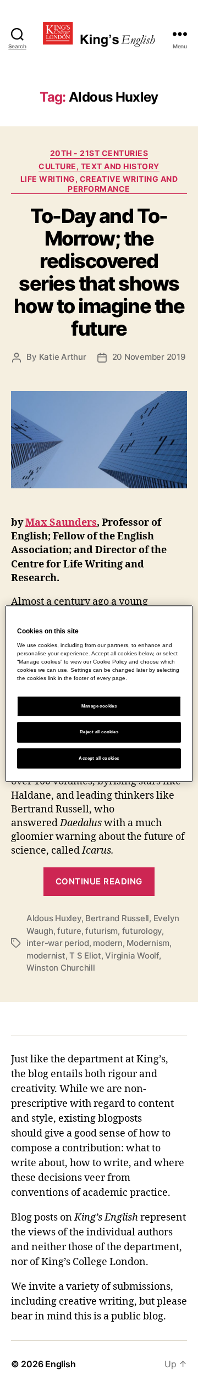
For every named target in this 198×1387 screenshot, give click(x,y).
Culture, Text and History (99, 166)
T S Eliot (85, 955)
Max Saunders (61, 522)
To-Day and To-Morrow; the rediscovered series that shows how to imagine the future (99, 272)
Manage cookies (99, 706)
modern (107, 943)
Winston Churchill (60, 967)
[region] (99, 693)
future (69, 931)
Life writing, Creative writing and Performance (99, 183)
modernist (45, 955)
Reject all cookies (99, 732)
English (60, 1363)
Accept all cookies (99, 758)
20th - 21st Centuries (99, 153)
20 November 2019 (149, 357)
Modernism (148, 943)
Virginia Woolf (131, 955)
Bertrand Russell (117, 918)
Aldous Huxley (53, 918)
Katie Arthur (62, 357)
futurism (101, 931)
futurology (142, 931)
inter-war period (57, 943)
